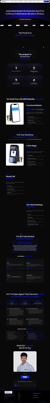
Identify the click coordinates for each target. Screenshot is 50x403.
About (19, 398)
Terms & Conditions (43, 401)
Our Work (19, 396)
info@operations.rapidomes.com (37, 393)
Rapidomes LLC (7, 401)
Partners (19, 397)
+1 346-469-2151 (35, 395)
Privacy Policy (39, 401)
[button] (23, 47)
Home (19, 392)
